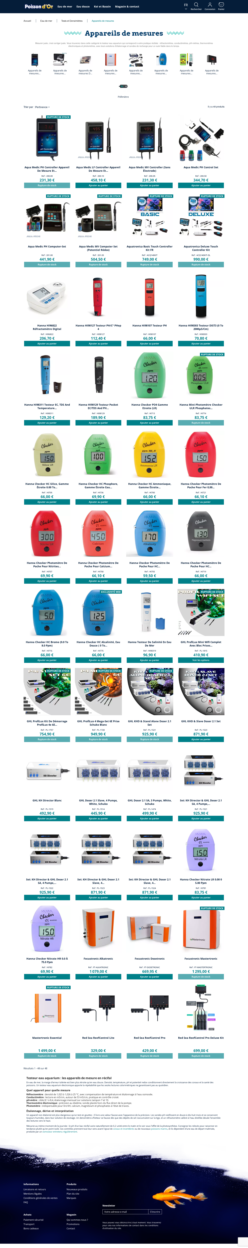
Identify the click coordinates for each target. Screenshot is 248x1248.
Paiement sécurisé (33, 1219)
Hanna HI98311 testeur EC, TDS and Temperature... (47, 406)
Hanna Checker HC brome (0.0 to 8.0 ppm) (47, 643)
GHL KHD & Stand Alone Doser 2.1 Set (149, 722)
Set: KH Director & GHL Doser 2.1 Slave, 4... (98, 881)
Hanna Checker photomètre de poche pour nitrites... (47, 564)
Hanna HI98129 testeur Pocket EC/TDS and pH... (98, 406)
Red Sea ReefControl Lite (98, 1037)
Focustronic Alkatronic (98, 958)
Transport (29, 1224)
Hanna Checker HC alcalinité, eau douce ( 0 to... (98, 643)
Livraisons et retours (35, 1189)
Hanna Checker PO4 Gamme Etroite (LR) (149, 406)
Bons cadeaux (31, 1228)
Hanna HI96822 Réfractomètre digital (47, 327)
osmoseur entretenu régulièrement (59, 1131)
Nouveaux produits (77, 1189)
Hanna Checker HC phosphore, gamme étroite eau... (98, 485)
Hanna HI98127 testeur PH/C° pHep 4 (98, 327)
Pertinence (42, 106)
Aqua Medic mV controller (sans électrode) (149, 169)
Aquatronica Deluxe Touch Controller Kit (201, 248)
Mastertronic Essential (47, 1037)
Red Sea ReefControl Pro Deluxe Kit (201, 1037)
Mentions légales (33, 1193)
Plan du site (73, 1193)
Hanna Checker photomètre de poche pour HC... (149, 564)
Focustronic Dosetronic (150, 958)
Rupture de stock (47, 185)
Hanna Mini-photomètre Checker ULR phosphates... (201, 406)
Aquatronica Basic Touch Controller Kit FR (150, 248)
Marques (71, 1198)
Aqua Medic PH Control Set (201, 167)
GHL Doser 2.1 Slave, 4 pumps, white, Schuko (98, 802)
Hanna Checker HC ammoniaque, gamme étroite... (149, 485)
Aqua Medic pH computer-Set (47, 246)
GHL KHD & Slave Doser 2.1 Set (201, 721)
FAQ (26, 1202)
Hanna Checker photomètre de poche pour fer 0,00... (201, 485)
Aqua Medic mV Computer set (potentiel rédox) (98, 248)
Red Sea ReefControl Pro (149, 1037)
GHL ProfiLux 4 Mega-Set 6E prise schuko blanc (98, 722)
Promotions (73, 1224)
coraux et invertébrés (123, 1128)
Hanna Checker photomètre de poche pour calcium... (98, 564)
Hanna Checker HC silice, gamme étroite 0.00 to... (47, 485)
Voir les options (200, 660)
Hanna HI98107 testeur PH (149, 325)
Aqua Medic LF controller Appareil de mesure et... (98, 169)
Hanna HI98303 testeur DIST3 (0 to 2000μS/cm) (201, 327)
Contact (71, 1228)
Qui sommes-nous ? (77, 1219)
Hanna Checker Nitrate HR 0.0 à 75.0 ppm (47, 960)
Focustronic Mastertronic (201, 958)
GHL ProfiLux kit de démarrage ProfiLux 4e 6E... (47, 722)
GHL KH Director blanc (47, 800)
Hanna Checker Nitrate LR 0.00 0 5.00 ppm (201, 881)
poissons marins (159, 1128)
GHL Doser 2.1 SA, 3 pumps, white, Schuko (150, 802)
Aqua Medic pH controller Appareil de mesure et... (47, 169)
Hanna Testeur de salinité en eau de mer (149, 643)
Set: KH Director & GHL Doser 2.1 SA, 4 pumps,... (201, 802)
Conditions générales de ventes (41, 1198)
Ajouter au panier (98, 185)
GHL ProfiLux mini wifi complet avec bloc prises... (201, 643)
